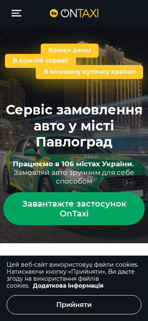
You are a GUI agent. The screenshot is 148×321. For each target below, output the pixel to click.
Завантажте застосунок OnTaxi (74, 209)
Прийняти (74, 305)
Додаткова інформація (68, 285)
